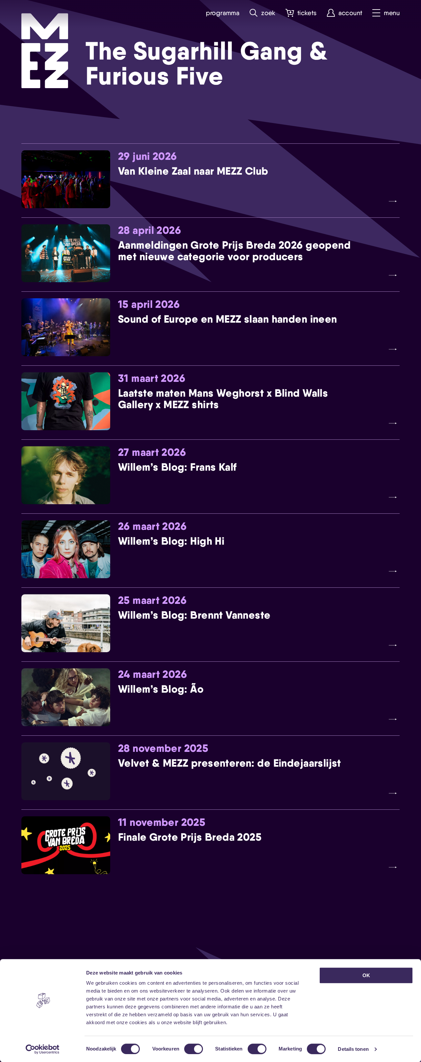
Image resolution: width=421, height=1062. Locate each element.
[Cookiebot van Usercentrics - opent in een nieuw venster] (42, 1049)
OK (366, 975)
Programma (223, 13)
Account (350, 13)
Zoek (268, 13)
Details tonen (353, 1049)
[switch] (193, 1049)
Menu (392, 13)
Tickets (307, 13)
